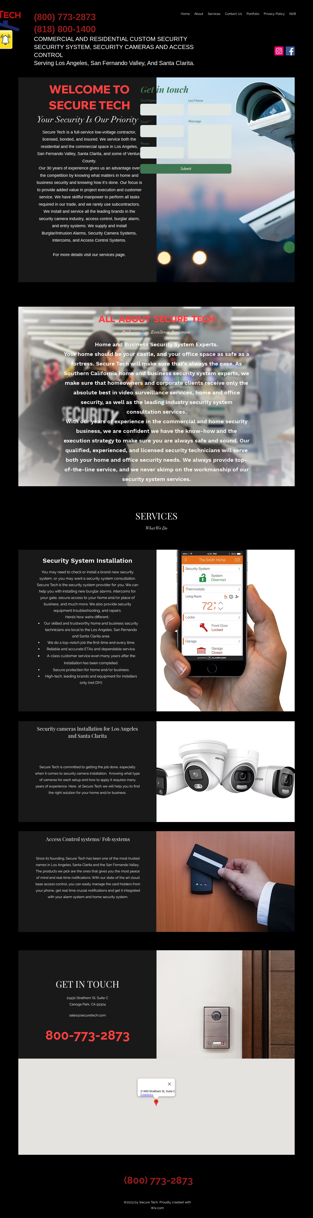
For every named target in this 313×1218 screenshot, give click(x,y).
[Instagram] (279, 50)
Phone (145, 143)
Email (144, 121)
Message (194, 121)
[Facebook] (290, 50)
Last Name (195, 100)
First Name (148, 100)
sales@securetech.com (87, 1015)
